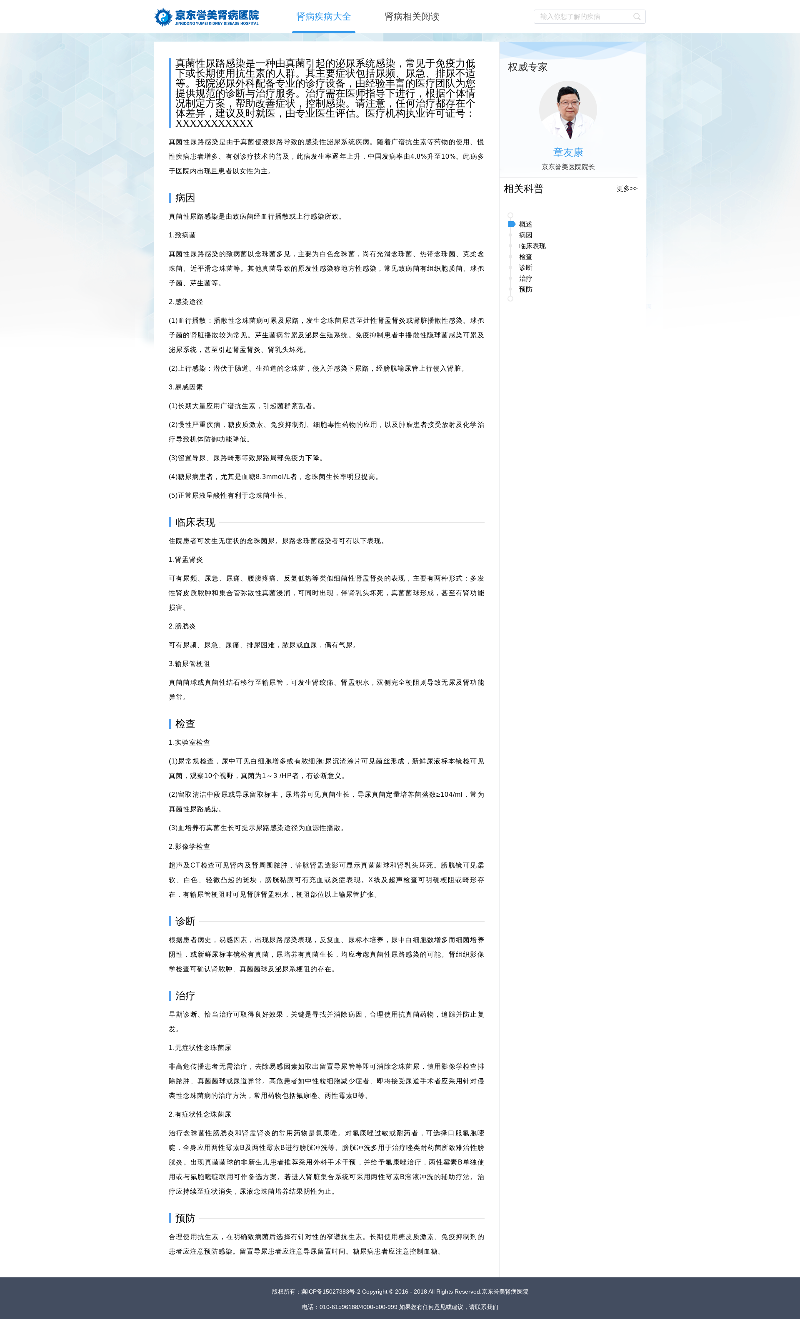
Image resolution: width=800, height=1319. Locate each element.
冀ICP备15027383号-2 (331, 1291)
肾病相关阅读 (412, 16)
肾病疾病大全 (323, 16)
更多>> (627, 188)
